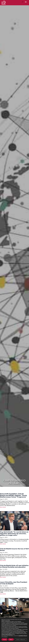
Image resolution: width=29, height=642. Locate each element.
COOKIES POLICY (23, 635)
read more (3, 507)
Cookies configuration (20, 639)
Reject (11, 639)
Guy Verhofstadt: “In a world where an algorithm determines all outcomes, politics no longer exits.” (14, 533)
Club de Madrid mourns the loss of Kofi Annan (14, 549)
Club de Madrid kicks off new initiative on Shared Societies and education (14, 566)
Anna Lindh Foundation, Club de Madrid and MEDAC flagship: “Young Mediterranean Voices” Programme (13, 495)
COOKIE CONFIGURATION (6, 634)
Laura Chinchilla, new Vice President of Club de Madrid (13, 583)
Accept (4, 639)
